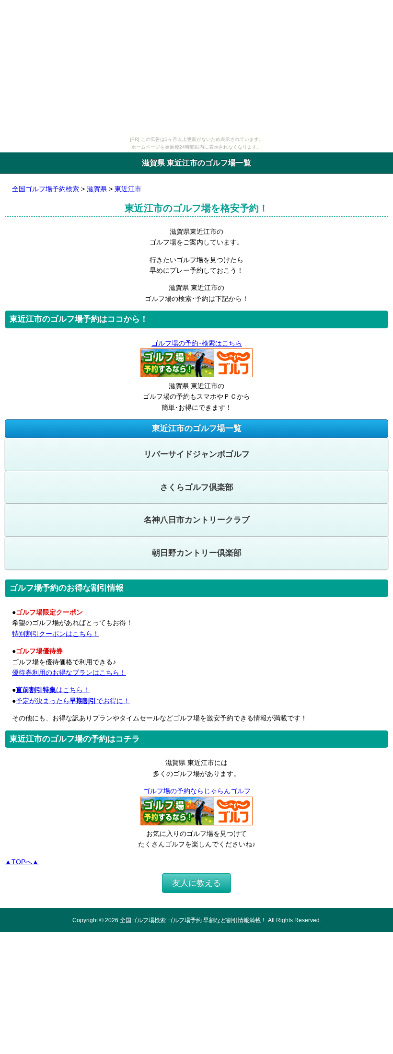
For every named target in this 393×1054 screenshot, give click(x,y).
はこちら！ (53, 690)
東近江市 (128, 189)
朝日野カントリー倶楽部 (197, 552)
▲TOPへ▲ (22, 862)
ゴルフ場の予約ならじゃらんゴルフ (197, 791)
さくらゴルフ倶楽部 (196, 487)
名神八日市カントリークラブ (197, 519)
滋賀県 (97, 189)
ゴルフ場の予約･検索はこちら (196, 343)
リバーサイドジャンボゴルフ (197, 454)
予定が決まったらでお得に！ (73, 701)
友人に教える (196, 883)
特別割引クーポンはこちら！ (55, 633)
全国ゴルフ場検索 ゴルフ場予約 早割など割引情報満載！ (193, 920)
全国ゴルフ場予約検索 (45, 189)
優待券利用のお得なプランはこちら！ (69, 672)
